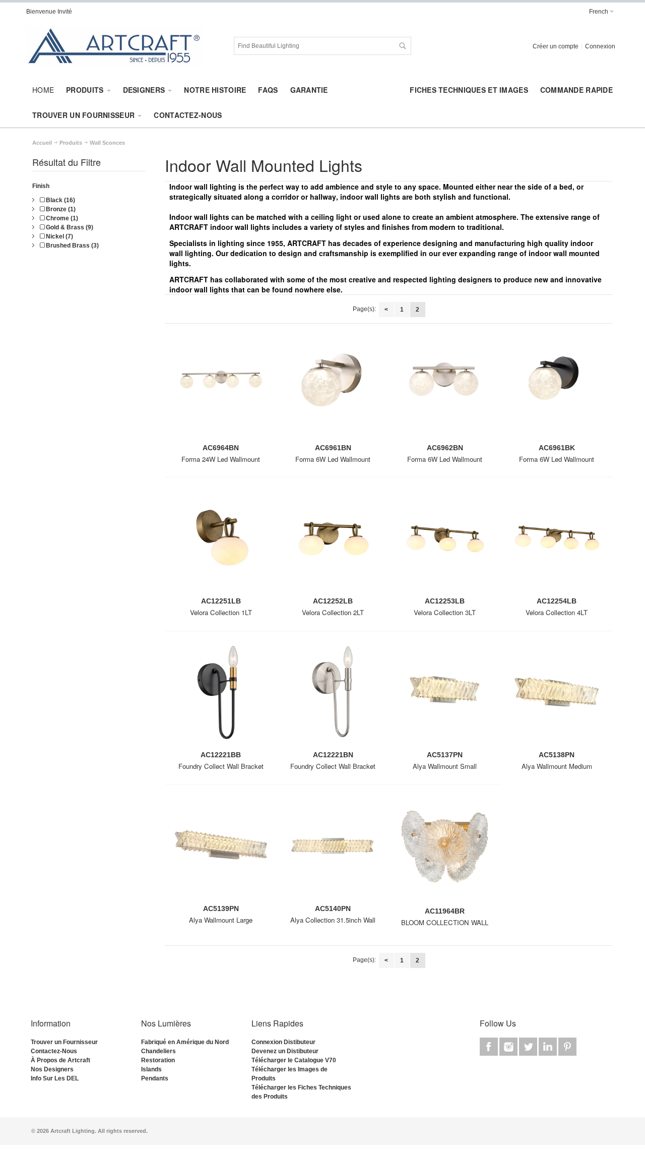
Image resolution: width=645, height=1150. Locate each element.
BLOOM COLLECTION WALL (444, 922)
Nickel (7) (58, 236)
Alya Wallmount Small (445, 766)
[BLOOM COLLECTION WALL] (444, 850)
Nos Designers (52, 1069)
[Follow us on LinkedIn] (548, 1047)
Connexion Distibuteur (283, 1042)
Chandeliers (158, 1051)
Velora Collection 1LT (221, 612)
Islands (151, 1069)
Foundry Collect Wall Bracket (221, 766)
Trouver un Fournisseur (64, 1042)
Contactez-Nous (54, 1051)
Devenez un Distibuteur (284, 1051)
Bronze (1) (60, 209)
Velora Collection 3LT (445, 612)
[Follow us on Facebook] (489, 1047)
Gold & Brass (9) (68, 227)
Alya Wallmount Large (220, 920)
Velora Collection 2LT (333, 612)
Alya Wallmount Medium (557, 766)
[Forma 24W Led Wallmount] (220, 388)
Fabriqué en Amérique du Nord (185, 1042)
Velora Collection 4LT (557, 612)
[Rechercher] (402, 46)
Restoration (158, 1060)
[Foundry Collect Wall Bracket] (220, 695)
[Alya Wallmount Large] (220, 849)
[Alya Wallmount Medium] (556, 695)
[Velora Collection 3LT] (444, 542)
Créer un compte (555, 46)
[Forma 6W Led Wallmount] (332, 388)
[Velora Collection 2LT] (332, 542)
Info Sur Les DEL (55, 1078)
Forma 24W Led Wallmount (220, 459)
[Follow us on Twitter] (529, 1047)
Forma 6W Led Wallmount (332, 459)
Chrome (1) (61, 218)
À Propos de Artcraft (60, 1060)
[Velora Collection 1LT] (220, 542)
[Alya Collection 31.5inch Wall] (332, 849)
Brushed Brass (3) (71, 245)
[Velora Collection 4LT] (556, 542)
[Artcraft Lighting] (114, 46)
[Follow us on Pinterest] (567, 1047)
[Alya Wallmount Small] (444, 695)
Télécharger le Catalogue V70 (293, 1060)
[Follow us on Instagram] (509, 1047)
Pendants (154, 1078)
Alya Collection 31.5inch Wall (332, 920)
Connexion (600, 46)
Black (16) (59, 200)
